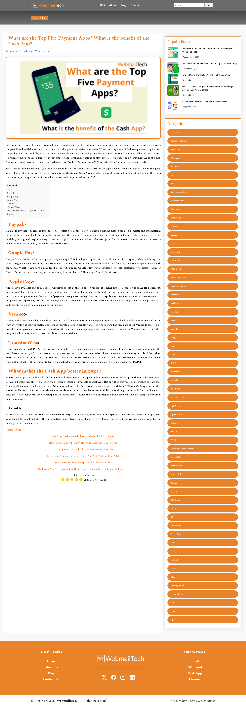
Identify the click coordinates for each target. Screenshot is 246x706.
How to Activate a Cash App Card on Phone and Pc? (83, 462)
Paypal (174, 431)
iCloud (174, 354)
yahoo (173, 611)
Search (208, 5)
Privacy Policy (177, 700)
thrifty (173, 551)
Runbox (174, 482)
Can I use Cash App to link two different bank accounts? (83, 436)
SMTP (173, 508)
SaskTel (174, 491)
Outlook (174, 423)
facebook (175, 303)
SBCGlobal (176, 500)
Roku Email (176, 474)
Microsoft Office (178, 397)
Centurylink (176, 217)
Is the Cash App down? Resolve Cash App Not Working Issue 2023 (83, 456)
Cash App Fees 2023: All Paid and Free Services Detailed (83, 449)
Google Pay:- (13, 196)
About (113, 5)
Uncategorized (177, 585)
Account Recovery (179, 140)
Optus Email (176, 414)
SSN (172, 517)
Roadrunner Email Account (183, 448)
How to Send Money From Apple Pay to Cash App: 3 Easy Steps (83, 443)
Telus (173, 542)
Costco (174, 243)
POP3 (173, 440)
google (174, 337)
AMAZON (175, 149)
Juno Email (175, 388)
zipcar (173, 619)
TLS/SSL (174, 559)
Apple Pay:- (12, 200)
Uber (173, 576)
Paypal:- (11, 193)
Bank (173, 183)
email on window (178, 286)
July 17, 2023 (44, 51)
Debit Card (176, 269)
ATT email (175, 166)
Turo (173, 568)
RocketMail (176, 457)
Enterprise (175, 294)
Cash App (27, 51)
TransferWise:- (14, 207)
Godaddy (175, 328)
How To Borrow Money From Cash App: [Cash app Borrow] (209, 63)
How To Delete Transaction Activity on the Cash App (206, 75)
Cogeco (174, 234)
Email (194, 661)
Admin (13, 51)
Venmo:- (11, 203)
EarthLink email (178, 277)
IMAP (173, 363)
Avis (172, 175)
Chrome (174, 226)
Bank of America (178, 192)
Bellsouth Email (178, 200)
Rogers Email (177, 465)
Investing (175, 380)
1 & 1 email (176, 132)
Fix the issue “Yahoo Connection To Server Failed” (205, 101)
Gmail (173, 320)
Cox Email (175, 252)
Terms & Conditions (202, 700)
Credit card (176, 260)
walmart (174, 602)
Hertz (173, 346)
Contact (136, 5)
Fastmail (174, 311)
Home (101, 5)
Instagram (175, 371)
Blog (123, 5)
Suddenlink (176, 525)
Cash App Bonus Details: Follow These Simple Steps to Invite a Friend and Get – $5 (83, 469)
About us (51, 667)
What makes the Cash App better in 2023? (27, 210)
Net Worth (176, 405)
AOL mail (175, 157)
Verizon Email (177, 594)
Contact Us (51, 679)
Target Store (176, 534)
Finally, (11, 214)
